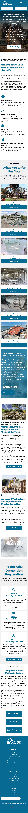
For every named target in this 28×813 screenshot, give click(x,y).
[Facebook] (12, 807)
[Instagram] (15, 807)
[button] (21, 3)
